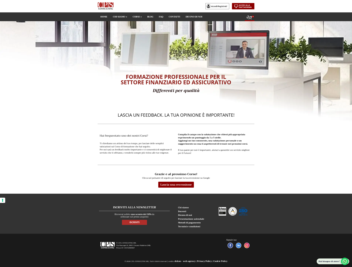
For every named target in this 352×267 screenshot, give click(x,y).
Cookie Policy (220, 261)
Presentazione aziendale (191, 219)
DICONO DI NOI (194, 17)
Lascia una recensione (176, 184)
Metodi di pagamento (189, 222)
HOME (103, 17)
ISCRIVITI (134, 222)
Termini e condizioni (189, 226)
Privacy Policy (204, 261)
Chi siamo (183, 207)
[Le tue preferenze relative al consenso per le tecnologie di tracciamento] (2, 200)
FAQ (161, 17)
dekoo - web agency (185, 261)
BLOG (150, 17)
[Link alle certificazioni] (233, 211)
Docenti (182, 211)
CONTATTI (174, 17)
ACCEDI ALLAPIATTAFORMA (245, 6)
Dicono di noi (185, 215)
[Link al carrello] (249, 18)
